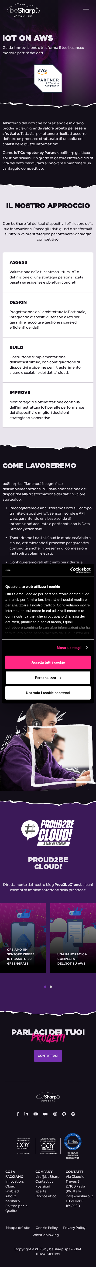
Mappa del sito (18, 1228)
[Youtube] (35, 1114)
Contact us (44, 1181)
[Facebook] (18, 1114)
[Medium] (45, 1114)
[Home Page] (23, 10)
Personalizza (45, 677)
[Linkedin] (26, 1114)
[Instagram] (55, 1114)
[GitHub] (64, 1114)
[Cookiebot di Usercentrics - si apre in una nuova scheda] (70, 570)
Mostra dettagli (69, 647)
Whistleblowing (46, 1235)
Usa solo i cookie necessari (48, 693)
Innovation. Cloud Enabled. (14, 1186)
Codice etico (45, 1196)
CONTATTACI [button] (48, 1056)
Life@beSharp (47, 1176)
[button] (45, 986)
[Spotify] (73, 1114)
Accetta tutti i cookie (48, 662)
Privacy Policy (74, 1228)
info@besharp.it (79, 1196)
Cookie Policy (47, 1228)
